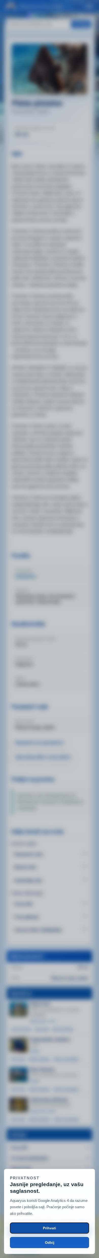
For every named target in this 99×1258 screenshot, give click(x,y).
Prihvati (49, 1228)
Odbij (49, 1242)
